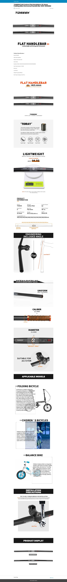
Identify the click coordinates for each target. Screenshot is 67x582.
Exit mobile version (33, 580)
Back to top (51, 577)
